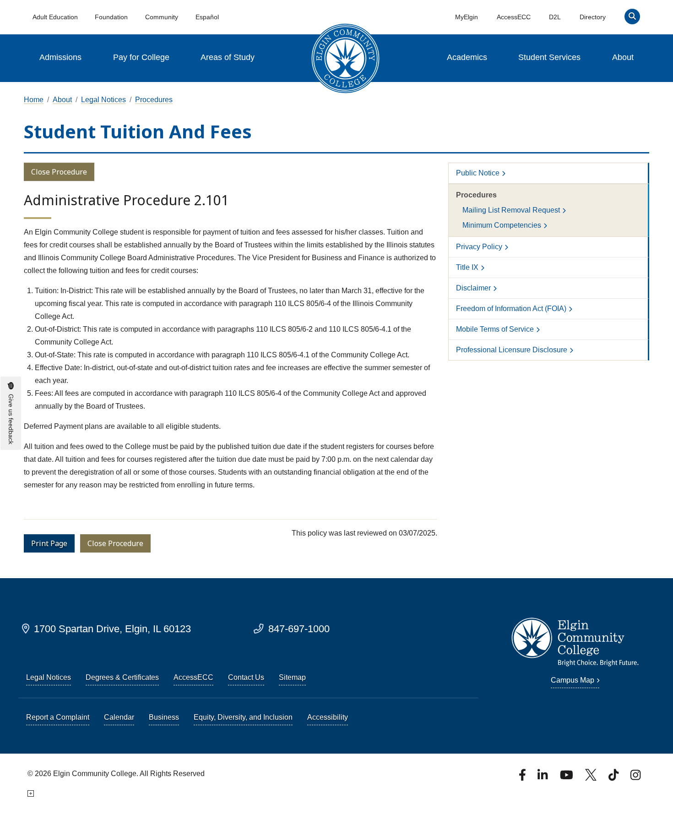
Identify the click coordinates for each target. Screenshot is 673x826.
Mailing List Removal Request (511, 210)
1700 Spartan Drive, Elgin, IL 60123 (112, 629)
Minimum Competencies (501, 225)
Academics (467, 57)
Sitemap (292, 677)
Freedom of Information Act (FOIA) (511, 308)
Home (33, 100)
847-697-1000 (299, 629)
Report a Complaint (57, 717)
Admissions (60, 57)
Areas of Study (228, 57)
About (623, 57)
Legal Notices (103, 100)
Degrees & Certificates (122, 677)
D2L (555, 17)
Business (164, 717)
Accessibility (327, 717)
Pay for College (141, 57)
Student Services (549, 57)
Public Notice (477, 173)
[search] (632, 18)
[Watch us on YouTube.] (567, 777)
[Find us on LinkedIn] (543, 777)
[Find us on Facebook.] (523, 777)
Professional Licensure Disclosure (511, 350)
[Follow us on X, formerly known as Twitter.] (591, 777)
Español (207, 17)
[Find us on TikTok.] (614, 777)
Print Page (49, 543)
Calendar (119, 717)
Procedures (154, 100)
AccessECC (514, 17)
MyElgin (466, 17)
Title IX (467, 267)
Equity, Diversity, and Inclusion (243, 717)
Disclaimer (473, 288)
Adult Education (55, 17)
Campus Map (572, 680)
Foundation (111, 17)
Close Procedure (59, 172)
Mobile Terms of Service (495, 329)
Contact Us (246, 677)
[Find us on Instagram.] (635, 777)
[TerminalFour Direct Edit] (30, 794)
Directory (593, 17)
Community (161, 17)
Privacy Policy (479, 247)
